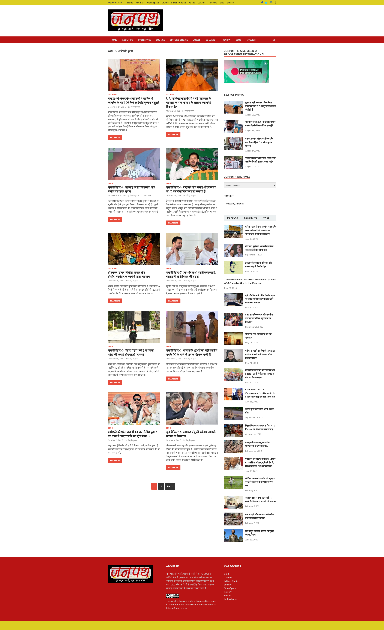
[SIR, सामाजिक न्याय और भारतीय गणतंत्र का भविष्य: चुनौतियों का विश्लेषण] (233, 314)
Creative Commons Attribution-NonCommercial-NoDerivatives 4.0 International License (191, 604)
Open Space (153, 2)
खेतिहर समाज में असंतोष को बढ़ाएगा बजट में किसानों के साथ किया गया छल (260, 482)
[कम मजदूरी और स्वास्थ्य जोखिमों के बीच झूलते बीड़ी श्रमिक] (233, 514)
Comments (250, 218)
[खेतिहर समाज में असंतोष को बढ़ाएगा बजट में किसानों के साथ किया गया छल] (233, 478)
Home (130, 2)
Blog (222, 2)
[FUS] (275, 2)
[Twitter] (266, 2)
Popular (232, 218)
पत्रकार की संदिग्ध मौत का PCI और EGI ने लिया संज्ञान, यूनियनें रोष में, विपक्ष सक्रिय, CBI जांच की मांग (260, 462)
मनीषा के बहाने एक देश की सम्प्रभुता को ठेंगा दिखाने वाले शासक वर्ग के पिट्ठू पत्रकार (260, 354)
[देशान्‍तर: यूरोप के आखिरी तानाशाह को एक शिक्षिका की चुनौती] (233, 246)
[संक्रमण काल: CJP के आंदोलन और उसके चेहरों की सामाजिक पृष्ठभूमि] (233, 121)
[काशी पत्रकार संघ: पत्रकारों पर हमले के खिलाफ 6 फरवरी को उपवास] (233, 497)
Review (213, 2)
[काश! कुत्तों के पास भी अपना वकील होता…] (233, 408)
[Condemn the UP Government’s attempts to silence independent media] (233, 389)
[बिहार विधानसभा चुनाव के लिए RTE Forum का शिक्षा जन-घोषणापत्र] (233, 425)
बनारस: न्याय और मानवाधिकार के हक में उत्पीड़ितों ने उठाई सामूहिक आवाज (259, 142)
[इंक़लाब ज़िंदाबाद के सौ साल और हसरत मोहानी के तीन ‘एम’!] (233, 262)
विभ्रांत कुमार (135, 107)
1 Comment (146, 195)
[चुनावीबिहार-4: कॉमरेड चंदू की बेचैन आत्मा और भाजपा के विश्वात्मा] (192, 409)
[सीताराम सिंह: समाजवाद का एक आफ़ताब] (233, 334)
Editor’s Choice (178, 2)
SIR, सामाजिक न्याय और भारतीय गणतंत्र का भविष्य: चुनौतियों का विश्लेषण (259, 318)
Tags (266, 218)
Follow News (230, 598)
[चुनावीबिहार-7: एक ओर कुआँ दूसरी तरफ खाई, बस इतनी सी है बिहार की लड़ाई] (192, 250)
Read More (115, 138)
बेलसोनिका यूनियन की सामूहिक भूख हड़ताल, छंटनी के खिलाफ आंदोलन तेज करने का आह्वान (260, 374)
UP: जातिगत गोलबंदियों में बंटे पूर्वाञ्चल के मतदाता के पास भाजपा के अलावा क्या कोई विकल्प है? (188, 102)
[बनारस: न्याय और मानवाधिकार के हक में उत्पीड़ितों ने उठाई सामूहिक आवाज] (233, 138)
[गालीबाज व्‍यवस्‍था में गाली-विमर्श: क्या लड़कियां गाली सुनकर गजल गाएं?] (233, 157)
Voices (192, 2)
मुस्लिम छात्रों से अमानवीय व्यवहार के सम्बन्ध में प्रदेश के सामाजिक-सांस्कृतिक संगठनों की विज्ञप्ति (260, 230)
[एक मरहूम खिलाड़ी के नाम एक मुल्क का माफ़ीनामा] (233, 531)
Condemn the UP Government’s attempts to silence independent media (260, 393)
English (230, 2)
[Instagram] (271, 2)
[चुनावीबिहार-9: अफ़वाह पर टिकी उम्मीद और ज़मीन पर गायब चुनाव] (134, 165)
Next (170, 486)
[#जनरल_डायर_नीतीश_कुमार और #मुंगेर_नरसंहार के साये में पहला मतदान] (134, 250)
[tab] (232, 218)
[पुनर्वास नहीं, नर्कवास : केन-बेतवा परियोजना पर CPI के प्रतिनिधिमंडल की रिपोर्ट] (233, 102)
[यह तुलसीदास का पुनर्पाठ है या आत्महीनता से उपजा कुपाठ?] (233, 442)
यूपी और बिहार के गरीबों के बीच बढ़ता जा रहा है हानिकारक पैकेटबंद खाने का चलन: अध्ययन (260, 299)
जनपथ (169, 573)
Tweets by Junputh (234, 203)
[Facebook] (262, 2)
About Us (140, 2)
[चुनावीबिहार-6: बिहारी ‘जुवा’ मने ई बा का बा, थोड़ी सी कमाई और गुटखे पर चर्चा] (134, 328)
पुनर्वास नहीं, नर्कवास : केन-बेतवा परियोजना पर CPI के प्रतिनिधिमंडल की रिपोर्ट (260, 106)
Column (201, 2)
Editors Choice (231, 580)
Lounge (165, 2)
